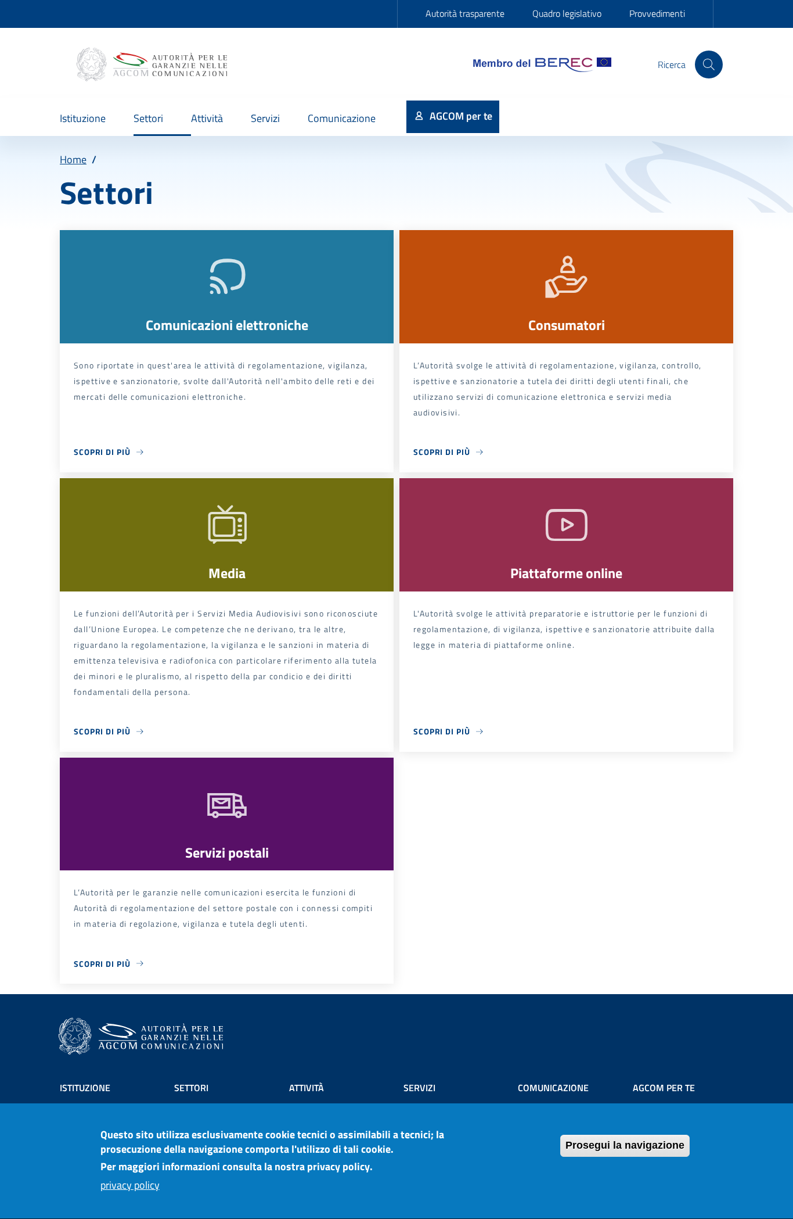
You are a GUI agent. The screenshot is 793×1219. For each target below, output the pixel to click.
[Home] (153, 64)
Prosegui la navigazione (624, 1145)
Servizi (419, 1088)
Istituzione (85, 1088)
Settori (191, 1088)
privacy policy (130, 1185)
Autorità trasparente (465, 13)
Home (73, 159)
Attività (306, 1088)
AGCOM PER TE (664, 1088)
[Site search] (709, 64)
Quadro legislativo (566, 13)
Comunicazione (553, 1088)
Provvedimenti (657, 13)
